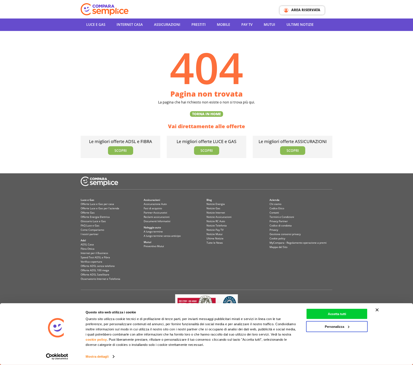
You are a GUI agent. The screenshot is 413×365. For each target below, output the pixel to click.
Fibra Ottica (87, 249)
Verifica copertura (91, 261)
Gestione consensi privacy (285, 234)
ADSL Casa (87, 244)
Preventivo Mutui (154, 246)
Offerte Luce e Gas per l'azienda (100, 208)
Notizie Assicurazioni (218, 217)
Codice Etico (277, 208)
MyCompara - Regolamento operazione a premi (298, 243)
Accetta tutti (337, 314)
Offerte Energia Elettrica (95, 217)
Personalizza (334, 326)
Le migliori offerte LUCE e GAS (206, 146)
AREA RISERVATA (305, 10)
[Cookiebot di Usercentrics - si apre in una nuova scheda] (57, 356)
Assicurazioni (167, 24)
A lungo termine (153, 231)
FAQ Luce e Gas (90, 225)
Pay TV (247, 24)
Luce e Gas (95, 24)
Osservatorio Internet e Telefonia (100, 279)
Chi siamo (275, 204)
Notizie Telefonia (216, 225)
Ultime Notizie (300, 24)
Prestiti (198, 24)
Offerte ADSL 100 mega (95, 270)
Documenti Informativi (157, 221)
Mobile (223, 24)
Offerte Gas (88, 212)
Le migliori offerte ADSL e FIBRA (120, 146)
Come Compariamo (92, 230)
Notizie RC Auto (215, 221)
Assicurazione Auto (155, 204)
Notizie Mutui (214, 234)
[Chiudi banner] (377, 309)
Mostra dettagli (97, 356)
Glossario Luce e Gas (93, 221)
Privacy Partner (279, 221)
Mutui (269, 24)
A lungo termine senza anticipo (162, 236)
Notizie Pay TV (214, 230)
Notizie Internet (215, 212)
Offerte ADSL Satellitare (95, 274)
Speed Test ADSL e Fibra (95, 257)
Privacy (274, 230)
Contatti (274, 212)
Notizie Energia (215, 204)
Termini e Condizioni (282, 217)
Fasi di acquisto (153, 208)
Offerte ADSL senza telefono (98, 266)
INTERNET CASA (130, 24)
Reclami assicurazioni (157, 217)
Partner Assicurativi (155, 212)
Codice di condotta (281, 225)
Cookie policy (277, 238)
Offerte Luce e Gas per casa (97, 204)
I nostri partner (90, 234)
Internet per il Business (94, 253)
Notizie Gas (213, 208)
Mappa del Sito (278, 247)
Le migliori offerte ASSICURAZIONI (293, 146)
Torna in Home (206, 114)
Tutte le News (214, 243)
